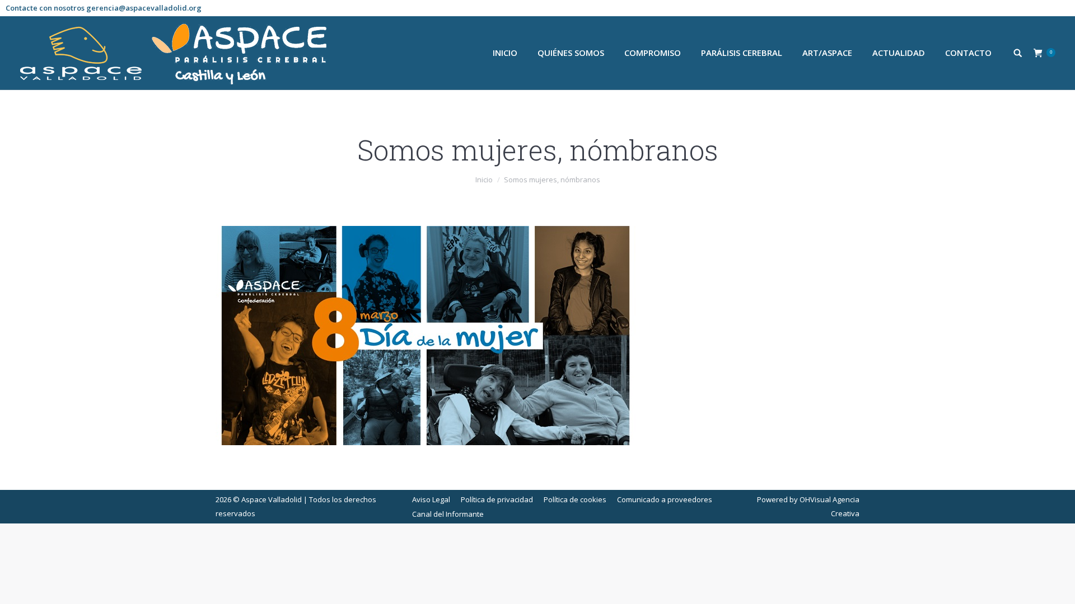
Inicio (484, 179)
